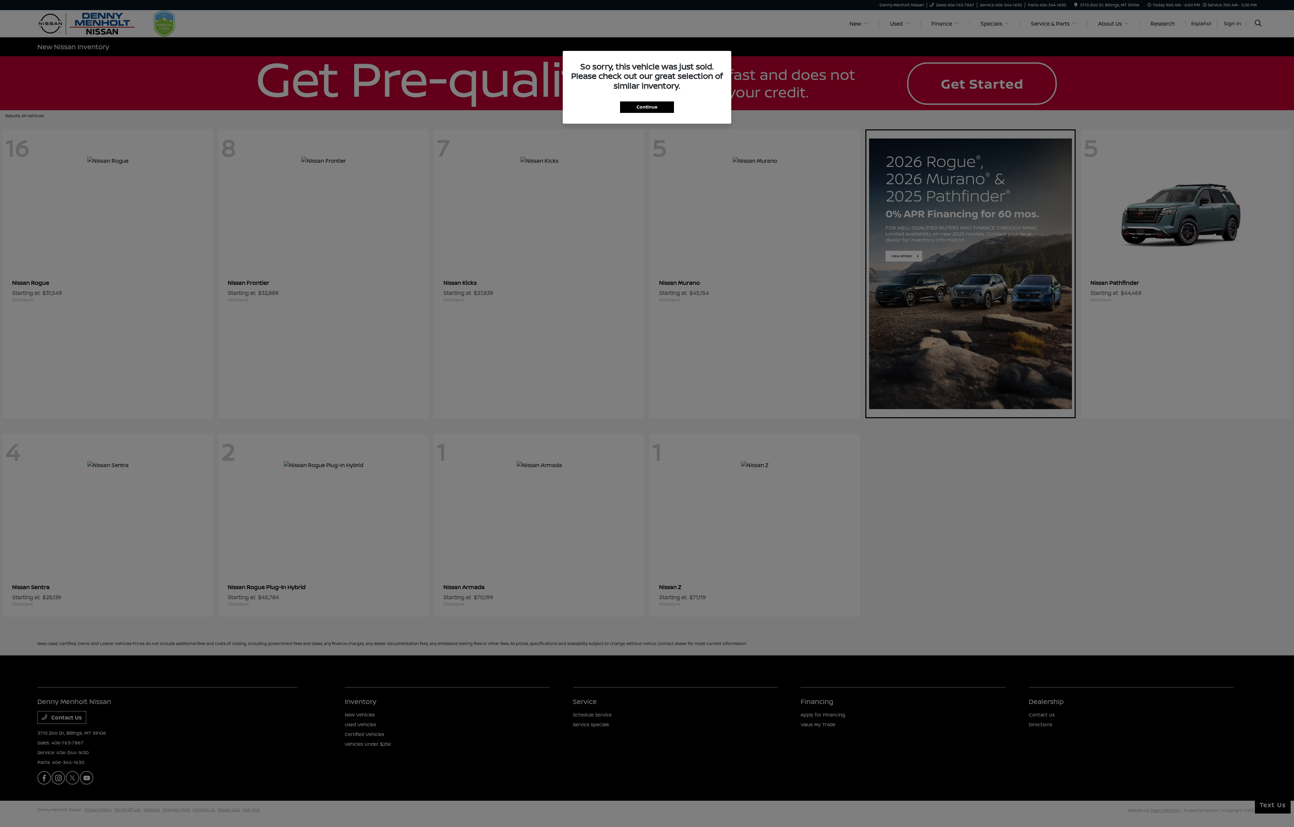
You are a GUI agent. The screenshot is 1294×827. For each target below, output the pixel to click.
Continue (647, 107)
